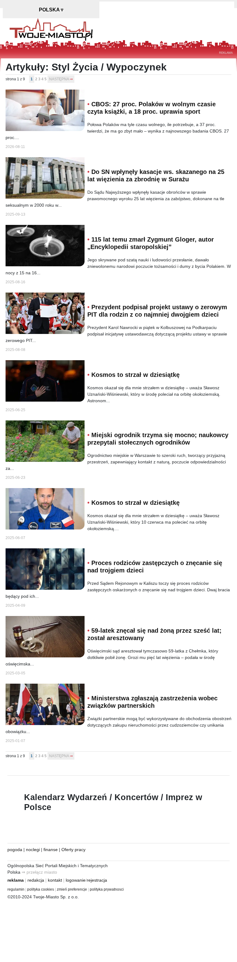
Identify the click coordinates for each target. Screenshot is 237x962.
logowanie (75, 880)
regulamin (15, 889)
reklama (15, 880)
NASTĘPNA (59, 79)
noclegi (33, 849)
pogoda (14, 849)
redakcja (35, 880)
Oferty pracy (73, 849)
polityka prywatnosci (107, 889)
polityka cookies (40, 889)
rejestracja (97, 880)
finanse (51, 849)
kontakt (55, 880)
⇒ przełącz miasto (39, 872)
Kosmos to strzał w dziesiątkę (135, 374)
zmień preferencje (72, 889)
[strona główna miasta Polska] (51, 29)
